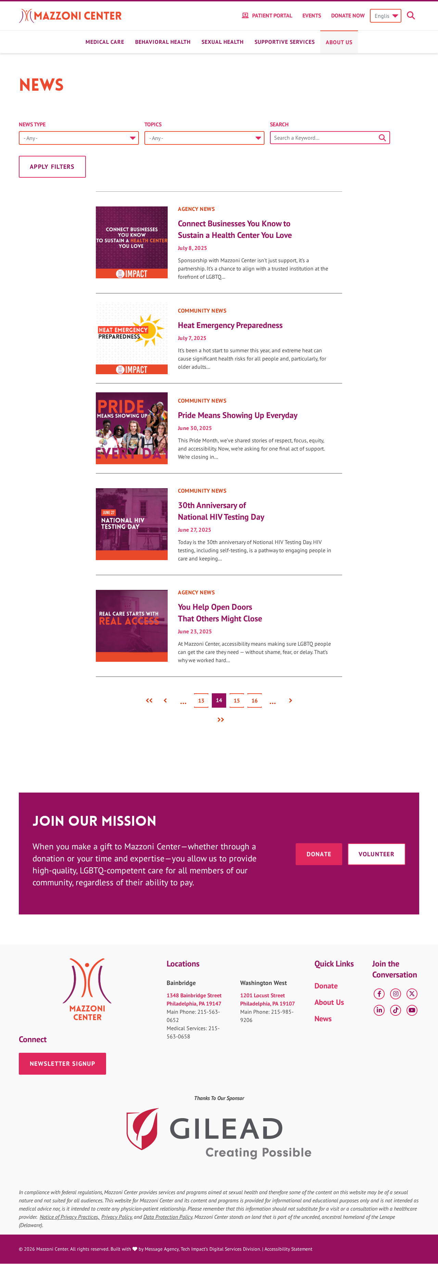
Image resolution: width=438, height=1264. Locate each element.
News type (32, 124)
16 (257, 700)
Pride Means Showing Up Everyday (237, 415)
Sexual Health (223, 41)
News (323, 1018)
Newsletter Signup (62, 1063)
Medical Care (105, 41)
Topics (153, 124)
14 (221, 702)
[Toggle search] (412, 15)
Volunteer (377, 854)
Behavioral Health (163, 41)
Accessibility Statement (288, 1249)
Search (279, 124)
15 (239, 700)
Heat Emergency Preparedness (230, 325)
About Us (339, 42)
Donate (319, 854)
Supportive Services (285, 41)
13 (203, 700)
